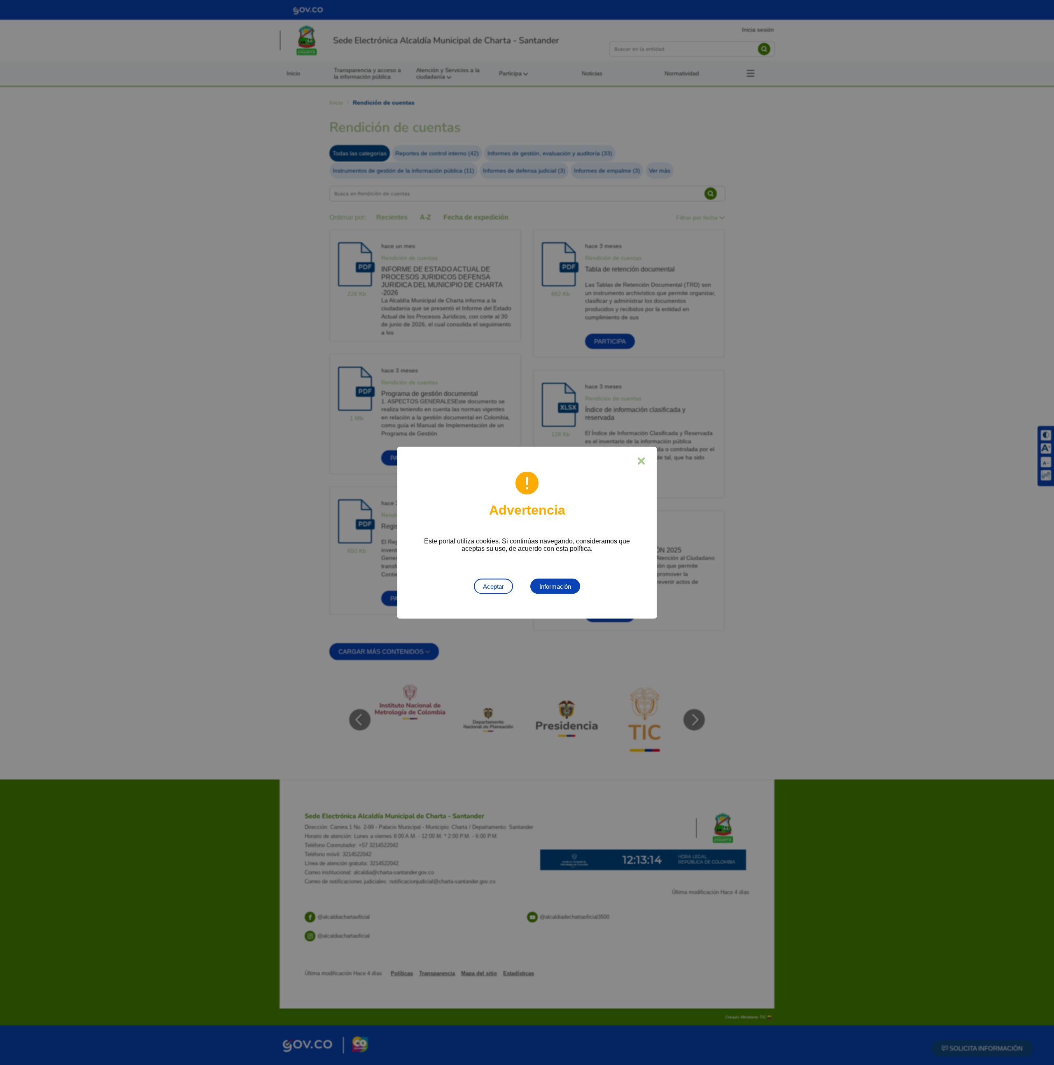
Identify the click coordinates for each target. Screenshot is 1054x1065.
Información (555, 586)
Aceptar (493, 586)
